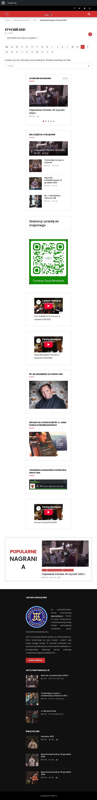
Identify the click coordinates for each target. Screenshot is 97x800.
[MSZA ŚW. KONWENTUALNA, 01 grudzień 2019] (35, 183)
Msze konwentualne (21, 20)
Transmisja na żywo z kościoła (54, 161)
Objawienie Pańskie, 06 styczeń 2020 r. (47, 111)
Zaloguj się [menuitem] (12, 3)
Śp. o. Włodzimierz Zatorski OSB (52, 196)
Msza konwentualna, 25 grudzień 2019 (56, 755)
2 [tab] (46, 121)
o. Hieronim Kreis (48, 711)
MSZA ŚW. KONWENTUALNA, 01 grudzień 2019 (53, 180)
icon (48, 96)
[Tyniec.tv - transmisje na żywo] (48, 14)
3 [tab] (48, 121)
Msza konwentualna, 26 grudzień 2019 (56, 773)
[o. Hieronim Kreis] (32, 716)
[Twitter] (79, 8)
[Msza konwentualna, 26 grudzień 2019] (32, 777)
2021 (34, 20)
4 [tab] (51, 121)
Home (7, 20)
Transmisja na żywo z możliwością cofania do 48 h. (54, 694)
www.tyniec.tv (57, 616)
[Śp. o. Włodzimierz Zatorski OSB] (35, 201)
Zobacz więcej (35, 660)
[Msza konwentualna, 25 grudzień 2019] (32, 760)
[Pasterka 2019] (32, 742)
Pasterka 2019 (47, 736)
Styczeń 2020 (68, 570)
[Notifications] (84, 8)
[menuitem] (3, 3)
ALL (7, 47)
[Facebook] (74, 8)
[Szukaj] (89, 8)
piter (33, 116)
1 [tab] (43, 121)
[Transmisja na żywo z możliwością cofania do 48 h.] (32, 699)
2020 (44, 570)
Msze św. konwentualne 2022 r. (55, 675)
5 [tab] (53, 121)
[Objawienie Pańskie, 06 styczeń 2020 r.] (48, 148)
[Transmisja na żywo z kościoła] (35, 165)
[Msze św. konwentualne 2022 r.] (32, 681)
